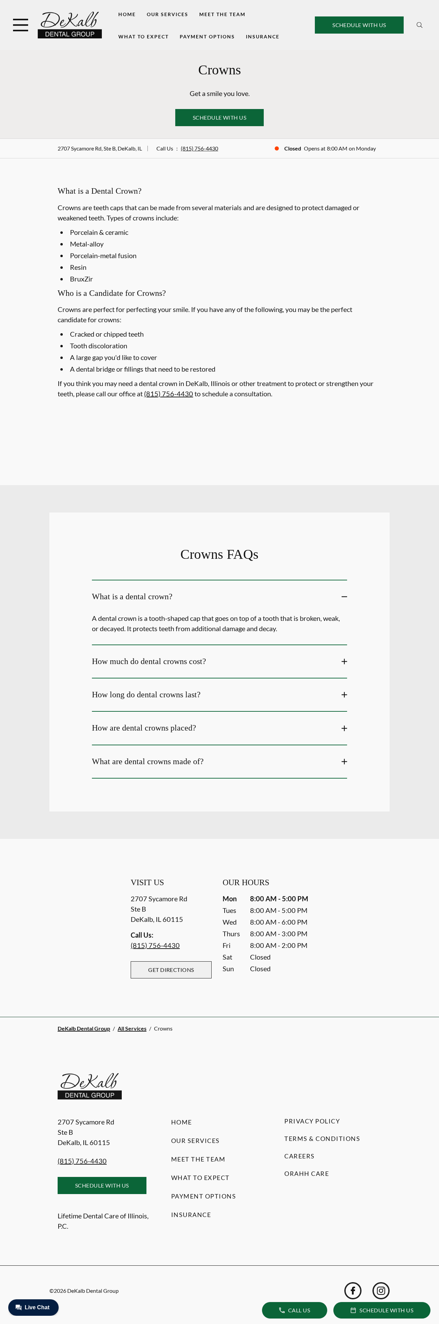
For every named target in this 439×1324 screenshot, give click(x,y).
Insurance (263, 36)
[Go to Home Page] (70, 25)
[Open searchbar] (419, 25)
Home (127, 14)
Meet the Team (222, 14)
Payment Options (207, 36)
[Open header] (20, 25)
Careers (299, 1156)
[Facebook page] (352, 1290)
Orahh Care (306, 1173)
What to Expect (143, 36)
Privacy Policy (312, 1121)
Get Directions (171, 969)
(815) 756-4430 (199, 148)
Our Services (167, 14)
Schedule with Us (359, 25)
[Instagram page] (381, 1290)
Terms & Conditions (322, 1138)
